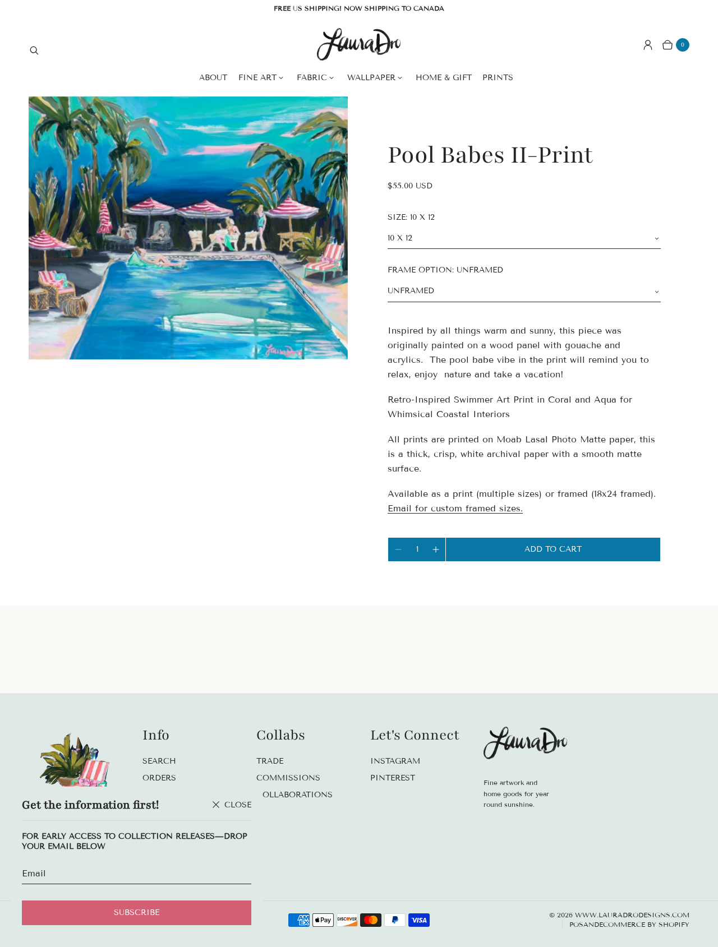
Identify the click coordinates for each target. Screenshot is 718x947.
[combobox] (524, 238)
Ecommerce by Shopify (644, 924)
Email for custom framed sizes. (455, 508)
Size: (411, 217)
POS (576, 924)
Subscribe (136, 912)
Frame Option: (445, 270)
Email (34, 873)
